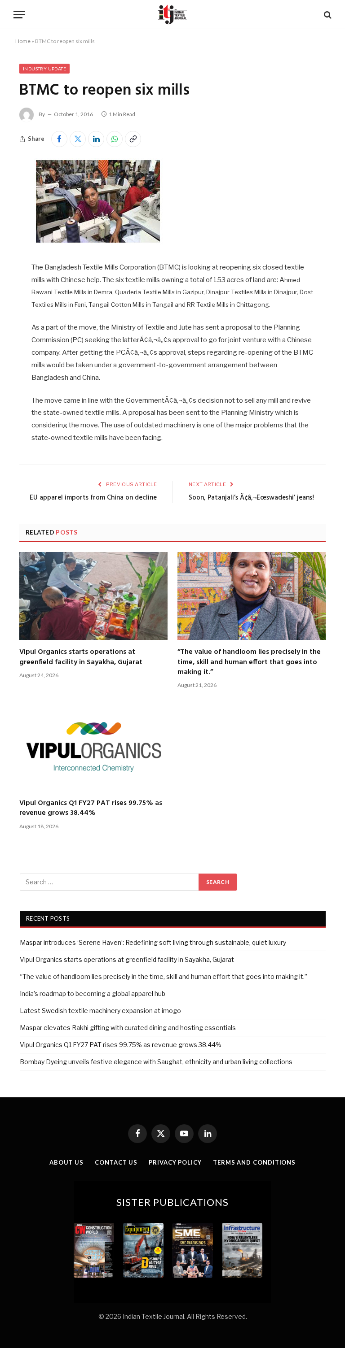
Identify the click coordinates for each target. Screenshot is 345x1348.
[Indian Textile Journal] (172, 14)
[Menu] (19, 14)
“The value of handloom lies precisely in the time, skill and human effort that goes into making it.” (249, 662)
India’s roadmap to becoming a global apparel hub (92, 993)
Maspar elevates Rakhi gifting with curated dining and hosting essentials (128, 1027)
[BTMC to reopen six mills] (98, 242)
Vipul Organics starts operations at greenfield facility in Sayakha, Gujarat (80, 657)
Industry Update (44, 68)
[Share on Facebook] (59, 139)
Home (23, 41)
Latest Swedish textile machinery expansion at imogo (100, 1010)
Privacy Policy (175, 1162)
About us (66, 1162)
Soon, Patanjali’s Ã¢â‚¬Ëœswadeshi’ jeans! (251, 497)
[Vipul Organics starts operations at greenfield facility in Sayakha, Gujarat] (93, 596)
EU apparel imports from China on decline (93, 497)
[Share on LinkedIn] (96, 139)
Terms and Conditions (254, 1162)
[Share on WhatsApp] (114, 139)
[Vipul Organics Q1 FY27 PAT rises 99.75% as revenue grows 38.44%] (93, 747)
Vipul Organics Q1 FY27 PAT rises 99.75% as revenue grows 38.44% (90, 808)
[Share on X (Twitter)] (78, 139)
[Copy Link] (133, 139)
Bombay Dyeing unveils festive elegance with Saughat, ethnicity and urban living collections (156, 1061)
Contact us (116, 1162)
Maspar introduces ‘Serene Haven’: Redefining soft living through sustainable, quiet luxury (153, 942)
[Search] (327, 14)
